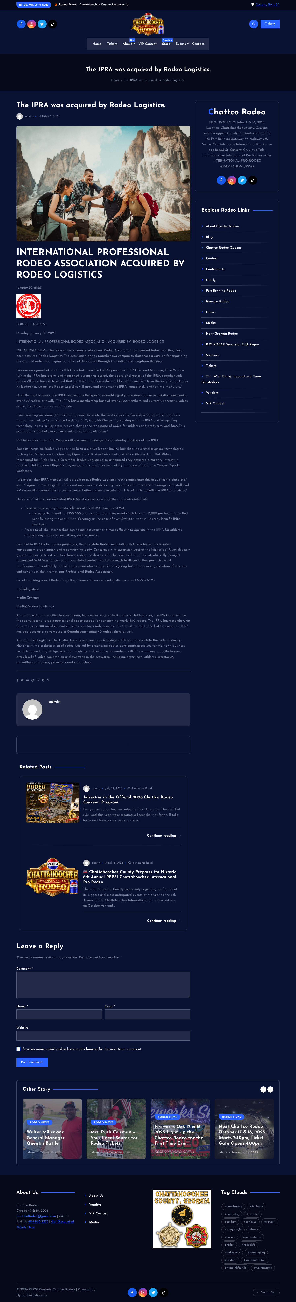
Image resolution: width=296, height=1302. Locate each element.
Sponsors (212, 355)
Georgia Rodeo (217, 301)
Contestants (215, 269)
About (129, 42)
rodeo (230, 1244)
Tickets (270, 24)
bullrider (257, 1206)
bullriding (233, 1214)
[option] (52, 1129)
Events (181, 44)
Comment (24, 968)
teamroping (257, 1252)
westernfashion (255, 1260)
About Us (96, 1195)
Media (211, 323)
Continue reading (162, 835)
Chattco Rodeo (237, 112)
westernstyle (264, 1268)
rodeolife (249, 1244)
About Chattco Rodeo (222, 226)
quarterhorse (252, 1237)
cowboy (231, 1221)
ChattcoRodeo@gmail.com (36, 1216)
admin (29, 116)
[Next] (270, 1089)
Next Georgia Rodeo (222, 333)
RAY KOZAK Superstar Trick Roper (232, 344)
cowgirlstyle (234, 1229)
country (254, 1214)
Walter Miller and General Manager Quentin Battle (46, 1138)
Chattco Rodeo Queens (223, 247)
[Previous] (263, 1089)
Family (211, 280)
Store (167, 42)
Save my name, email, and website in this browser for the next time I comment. (82, 1049)
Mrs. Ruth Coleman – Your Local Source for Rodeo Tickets (114, 1138)
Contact (198, 44)
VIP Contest (147, 44)
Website (22, 1027)
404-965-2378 (38, 1221)
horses (231, 1237)
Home (97, 44)
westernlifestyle (236, 1268)
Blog (209, 237)
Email (110, 1006)
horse (254, 1229)
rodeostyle (233, 1252)
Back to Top (268, 1292)
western (231, 1260)
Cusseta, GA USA (268, 4)
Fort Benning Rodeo (221, 290)
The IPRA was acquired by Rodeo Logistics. (154, 80)
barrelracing (234, 1206)
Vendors (212, 393)
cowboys (251, 1221)
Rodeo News (39, 1122)
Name (22, 1006)
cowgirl (270, 1221)
